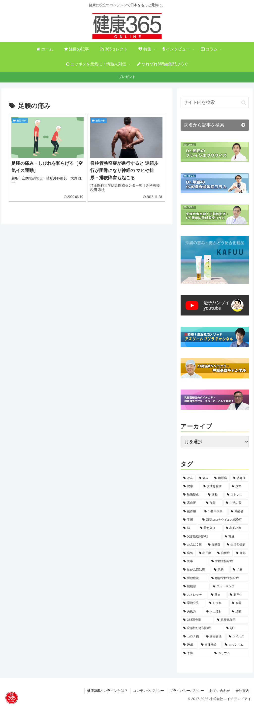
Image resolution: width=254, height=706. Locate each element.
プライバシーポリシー (186, 691)
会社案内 (242, 691)
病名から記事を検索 (204, 124)
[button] (243, 103)
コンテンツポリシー (148, 691)
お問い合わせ (219, 691)
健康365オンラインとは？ (107, 691)
